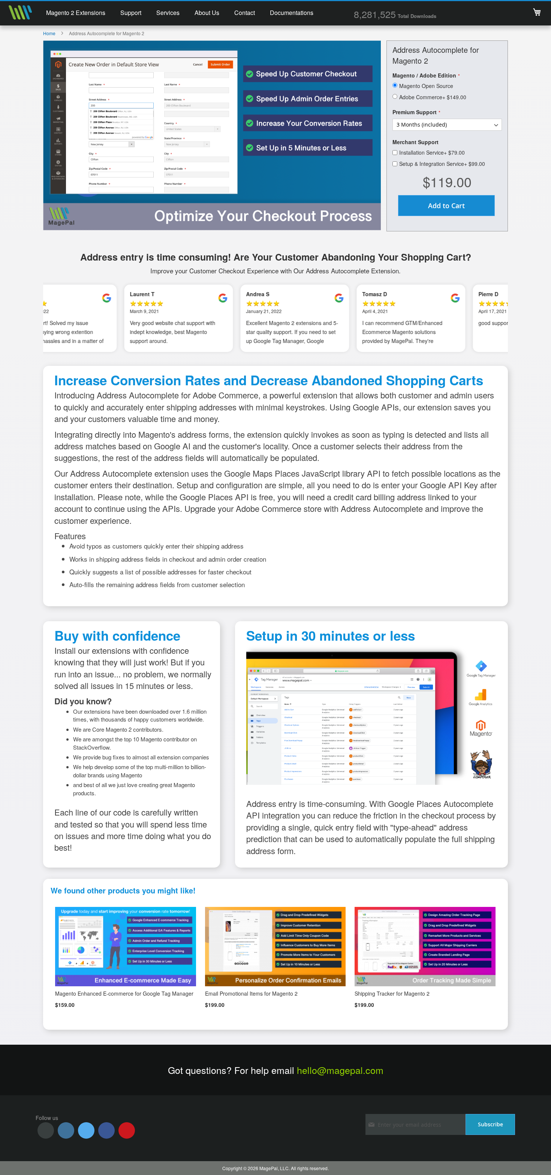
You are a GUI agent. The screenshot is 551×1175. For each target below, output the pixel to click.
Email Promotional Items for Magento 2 (251, 993)
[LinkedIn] (66, 1130)
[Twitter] (86, 1130)
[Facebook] (106, 1130)
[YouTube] (126, 1130)
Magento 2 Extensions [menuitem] (75, 12)
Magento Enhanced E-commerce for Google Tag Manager (124, 993)
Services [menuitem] (168, 12)
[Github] (45, 1130)
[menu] (180, 13)
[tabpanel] (101, 318)
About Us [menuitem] (207, 12)
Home (49, 33)
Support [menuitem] (130, 12)
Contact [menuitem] (244, 12)
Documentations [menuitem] (291, 12)
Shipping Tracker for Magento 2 (392, 993)
